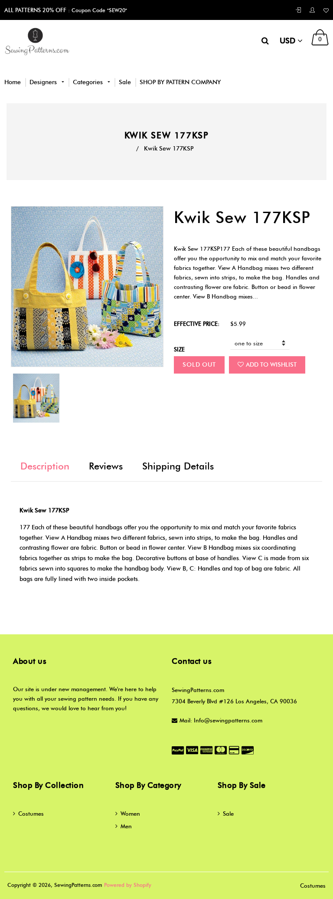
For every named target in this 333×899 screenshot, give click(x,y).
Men (126, 826)
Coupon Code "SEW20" (98, 10)
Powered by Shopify (127, 885)
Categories (88, 82)
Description (44, 466)
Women (130, 813)
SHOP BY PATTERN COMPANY (180, 82)
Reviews (106, 466)
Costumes (31, 813)
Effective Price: (196, 323)
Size (179, 349)
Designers (44, 82)
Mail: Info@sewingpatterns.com (221, 720)
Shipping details (178, 466)
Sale (125, 82)
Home (12, 82)
